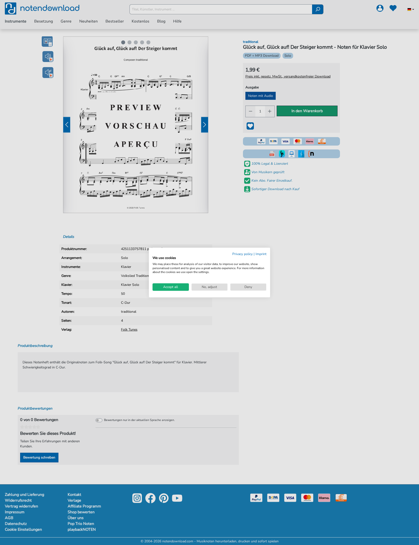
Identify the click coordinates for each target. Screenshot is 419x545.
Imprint (261, 254)
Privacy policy (242, 254)
